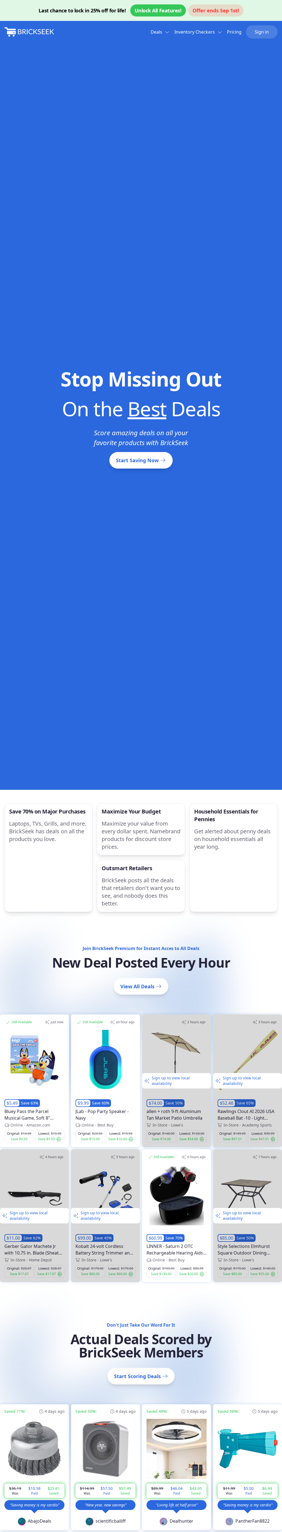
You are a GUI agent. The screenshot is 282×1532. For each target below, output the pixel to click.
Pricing (234, 32)
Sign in (262, 32)
